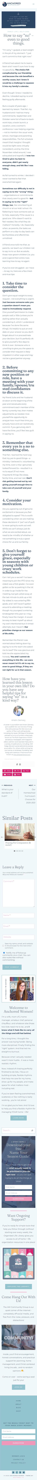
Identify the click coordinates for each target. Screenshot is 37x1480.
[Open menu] (33, 4)
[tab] (14, 850)
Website (7, 937)
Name (6, 915)
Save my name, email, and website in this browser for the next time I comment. (19, 946)
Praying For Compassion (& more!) (18, 843)
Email (6, 926)
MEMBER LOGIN (18, 1456)
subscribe (11, 957)
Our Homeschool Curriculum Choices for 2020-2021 (29, 794)
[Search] (32, 1130)
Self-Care (24, 31)
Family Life (13, 31)
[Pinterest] (20, 1472)
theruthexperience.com (21, 755)
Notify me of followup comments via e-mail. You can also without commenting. (16, 956)
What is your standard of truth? (7, 790)
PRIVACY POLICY (18, 1463)
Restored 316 (18, 1477)
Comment (8, 881)
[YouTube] (23, 1472)
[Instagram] (20, 765)
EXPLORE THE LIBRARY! (18, 1286)
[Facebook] (17, 765)
